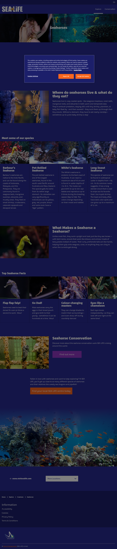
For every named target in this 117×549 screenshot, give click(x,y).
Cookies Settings (33, 76)
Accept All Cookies (83, 76)
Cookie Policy (78, 70)
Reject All (66, 76)
